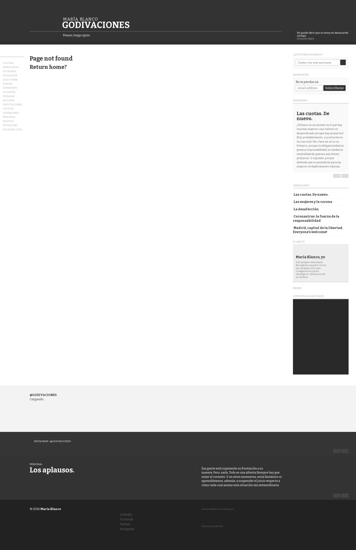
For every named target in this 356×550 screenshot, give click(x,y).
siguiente (345, 176)
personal (9, 117)
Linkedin (124, 514)
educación (10, 75)
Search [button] (343, 62)
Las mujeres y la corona (313, 202)
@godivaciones (43, 395)
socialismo (10, 125)
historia (9, 100)
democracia (11, 67)
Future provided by (212, 529)
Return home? (48, 67)
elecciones (10, 79)
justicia (8, 108)
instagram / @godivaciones (52, 441)
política (8, 121)
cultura (8, 63)
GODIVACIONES (96, 25)
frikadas (9, 96)
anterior (336, 176)
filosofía (9, 92)
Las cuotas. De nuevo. (311, 195)
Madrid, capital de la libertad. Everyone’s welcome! (318, 230)
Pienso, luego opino (76, 35)
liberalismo (11, 112)
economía (9, 71)
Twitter (123, 524)
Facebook (124, 519)
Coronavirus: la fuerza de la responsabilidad (316, 219)
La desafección (306, 209)
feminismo (10, 87)
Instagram (125, 529)
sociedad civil (12, 129)
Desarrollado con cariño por (218, 512)
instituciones (12, 104)
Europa (7, 83)
